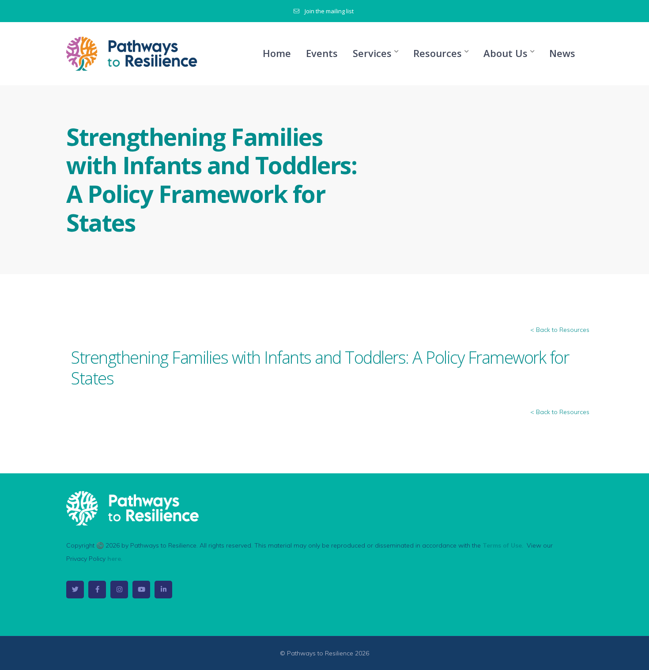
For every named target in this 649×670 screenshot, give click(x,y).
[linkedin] (163, 589)
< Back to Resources (559, 330)
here (114, 559)
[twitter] (75, 589)
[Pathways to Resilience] (132, 53)
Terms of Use (502, 545)
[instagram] (119, 589)
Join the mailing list (329, 11)
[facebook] (97, 589)
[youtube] (141, 589)
